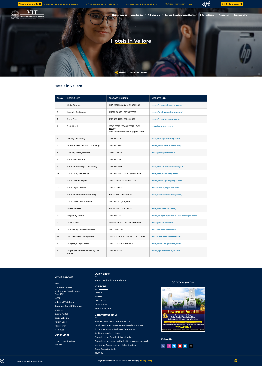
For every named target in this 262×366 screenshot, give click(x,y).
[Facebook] (163, 346)
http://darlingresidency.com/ (166, 138)
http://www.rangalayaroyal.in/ (166, 244)
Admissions (154, 15)
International (207, 15)
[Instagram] (169, 346)
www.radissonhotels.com (164, 230)
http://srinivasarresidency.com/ (167, 195)
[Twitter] (174, 346)
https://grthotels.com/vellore (166, 251)
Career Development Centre (180, 15)
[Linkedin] (185, 346)
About (123, 15)
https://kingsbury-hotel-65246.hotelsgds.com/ (174, 216)
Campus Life (240, 15)
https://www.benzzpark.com (166, 119)
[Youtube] (180, 346)
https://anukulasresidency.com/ (167, 112)
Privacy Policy (145, 360)
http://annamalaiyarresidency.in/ (168, 167)
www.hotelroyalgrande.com (165, 188)
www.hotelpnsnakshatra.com (166, 237)
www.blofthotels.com (162, 126)
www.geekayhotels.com (163, 153)
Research (224, 15)
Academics (137, 15)
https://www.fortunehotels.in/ (166, 146)
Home (115, 15)
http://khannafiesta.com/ (164, 209)
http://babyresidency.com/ (165, 174)
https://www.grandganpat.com (167, 181)
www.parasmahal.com (162, 223)
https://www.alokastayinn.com (167, 105)
